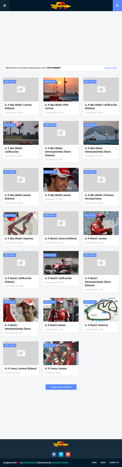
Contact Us (114, 463)
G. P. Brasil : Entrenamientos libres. (18, 327)
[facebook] (54, 454)
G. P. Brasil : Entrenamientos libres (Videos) (98, 282)
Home (94, 463)
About (103, 463)
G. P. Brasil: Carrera (96, 238)
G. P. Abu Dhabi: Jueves (58, 195)
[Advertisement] (61, 38)
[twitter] (61, 454)
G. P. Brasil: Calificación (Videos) (18, 280)
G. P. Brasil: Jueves (55, 325)
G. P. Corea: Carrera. (56, 368)
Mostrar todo (111, 68)
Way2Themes (29, 462)
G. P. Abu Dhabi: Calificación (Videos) (101, 106)
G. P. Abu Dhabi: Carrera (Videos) (18, 106)
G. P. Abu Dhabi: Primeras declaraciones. (99, 197)
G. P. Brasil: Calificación (58, 278)
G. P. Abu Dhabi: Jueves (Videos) (18, 197)
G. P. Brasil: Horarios (96, 325)
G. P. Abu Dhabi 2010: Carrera (57, 106)
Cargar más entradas (61, 387)
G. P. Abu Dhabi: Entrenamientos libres (98, 150)
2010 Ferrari (9, 82)
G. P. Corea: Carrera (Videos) (21, 368)
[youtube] (68, 454)
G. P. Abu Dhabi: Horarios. (19, 238)
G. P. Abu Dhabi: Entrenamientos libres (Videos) (58, 152)
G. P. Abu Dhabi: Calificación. (14, 150)
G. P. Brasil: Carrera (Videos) (61, 238)
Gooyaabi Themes (59, 462)
